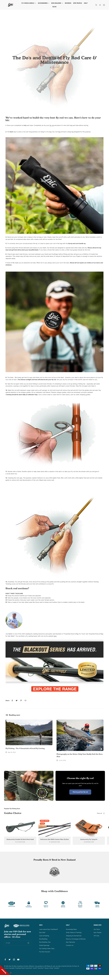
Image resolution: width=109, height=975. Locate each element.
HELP (85, 3)
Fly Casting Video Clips (46, 948)
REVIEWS (68, 3)
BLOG (54, 7)
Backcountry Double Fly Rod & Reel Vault (20, 839)
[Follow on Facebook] (5, 959)
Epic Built (42, 932)
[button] (5, 970)
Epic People (97, 932)
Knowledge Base (71, 929)
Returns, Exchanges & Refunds (75, 939)
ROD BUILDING (56, 3)
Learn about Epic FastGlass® (48, 929)
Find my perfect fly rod (80, 792)
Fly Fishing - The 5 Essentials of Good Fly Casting (25, 748)
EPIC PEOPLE (77, 3)
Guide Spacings (44, 945)
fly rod (52, 125)
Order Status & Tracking (73, 932)
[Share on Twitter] (16, 700)
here (55, 636)
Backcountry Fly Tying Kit (88, 839)
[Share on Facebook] (12, 700)
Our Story (97, 929)
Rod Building (43, 939)
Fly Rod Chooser (44, 952)
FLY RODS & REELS (28, 3)
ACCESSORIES (43, 3)
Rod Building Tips (44, 942)
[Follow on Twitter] (9, 959)
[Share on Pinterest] (21, 700)
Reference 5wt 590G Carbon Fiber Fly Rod (54, 839)
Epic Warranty (70, 942)
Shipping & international (73, 936)
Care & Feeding (44, 936)
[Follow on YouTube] (18, 959)
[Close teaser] (11, 973)
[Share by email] (25, 700)
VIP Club (96, 936)
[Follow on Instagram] (14, 959)
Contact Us (69, 945)
